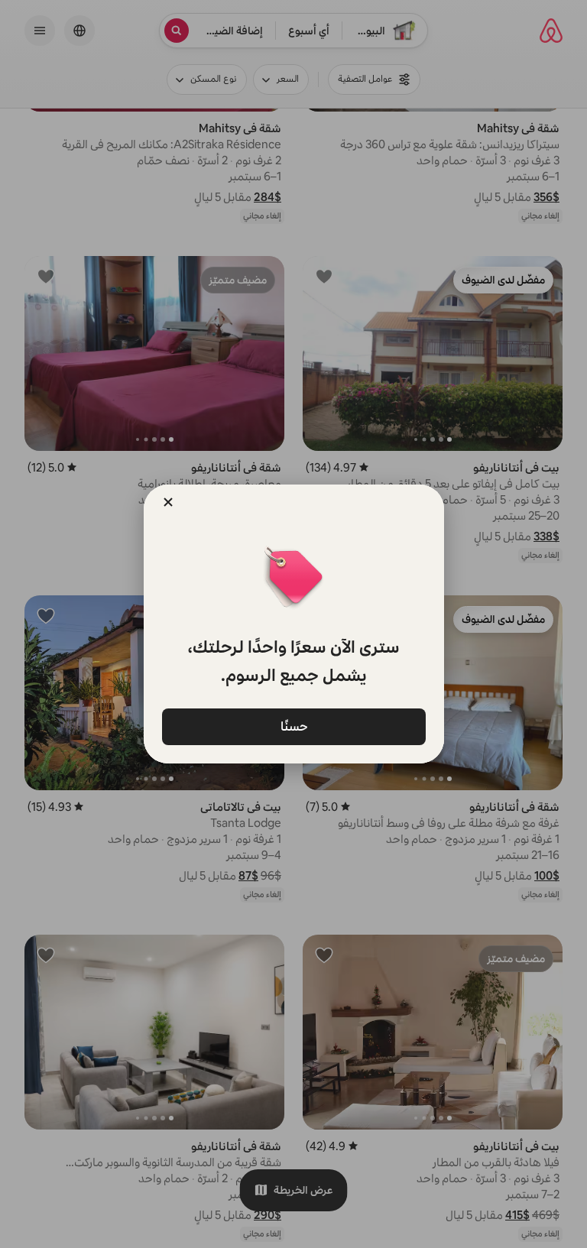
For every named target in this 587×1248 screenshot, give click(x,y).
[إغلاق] (168, 502)
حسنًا (293, 726)
